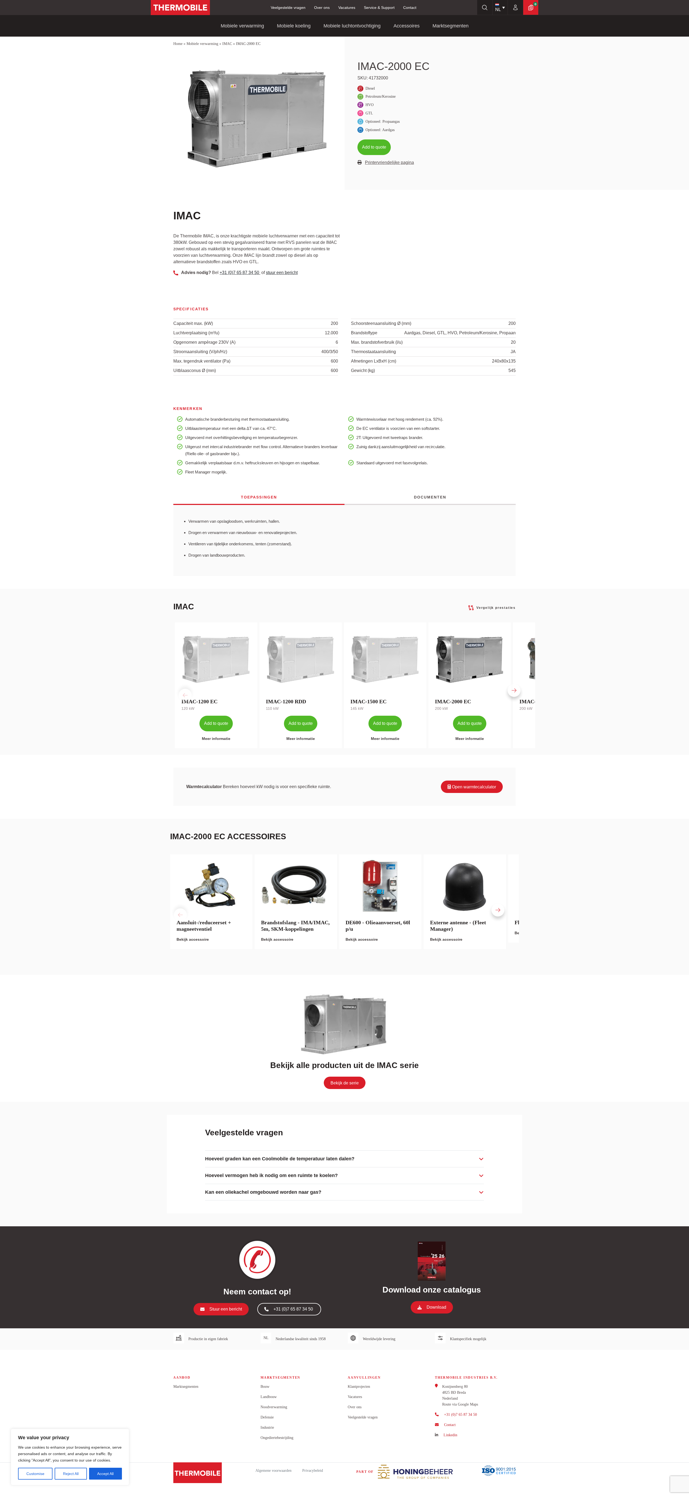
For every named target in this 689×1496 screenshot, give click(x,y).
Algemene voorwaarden (273, 1471)
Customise (35, 1474)
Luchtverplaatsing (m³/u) (196, 333)
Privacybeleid (312, 1471)
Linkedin (450, 1435)
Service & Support (379, 7)
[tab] (344, 1159)
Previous (177, 685)
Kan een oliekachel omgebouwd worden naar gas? (263, 1192)
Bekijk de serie (345, 1083)
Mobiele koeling (294, 26)
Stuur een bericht (225, 1309)
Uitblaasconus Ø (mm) (194, 370)
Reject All (71, 1474)
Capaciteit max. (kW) (193, 323)
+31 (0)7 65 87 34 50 (240, 272)
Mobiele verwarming (242, 26)
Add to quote (374, 147)
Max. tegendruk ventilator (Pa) (201, 361)
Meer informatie (216, 738)
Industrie (267, 1427)
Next (506, 685)
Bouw (265, 1387)
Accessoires (406, 26)
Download (436, 1307)
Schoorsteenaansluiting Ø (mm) (381, 323)
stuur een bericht (282, 272)
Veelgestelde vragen (288, 7)
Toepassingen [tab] (259, 497)
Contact (409, 7)
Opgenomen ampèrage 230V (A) (204, 342)
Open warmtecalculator (473, 787)
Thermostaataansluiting (373, 351)
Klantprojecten (359, 1387)
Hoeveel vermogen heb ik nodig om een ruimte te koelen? (271, 1175)
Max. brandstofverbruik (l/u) (377, 342)
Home (177, 44)
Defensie (267, 1417)
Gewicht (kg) (363, 370)
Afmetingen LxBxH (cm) (373, 361)
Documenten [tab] (430, 497)
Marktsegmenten (451, 26)
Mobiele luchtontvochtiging (352, 26)
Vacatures (346, 7)
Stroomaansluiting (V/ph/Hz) (200, 351)
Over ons (322, 7)
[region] (70, 1457)
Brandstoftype (364, 333)
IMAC (227, 44)
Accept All (105, 1474)
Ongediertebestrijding (277, 1438)
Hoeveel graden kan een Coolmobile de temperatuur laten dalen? (279, 1158)
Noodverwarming (274, 1407)
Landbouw (269, 1397)
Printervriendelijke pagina (389, 162)
